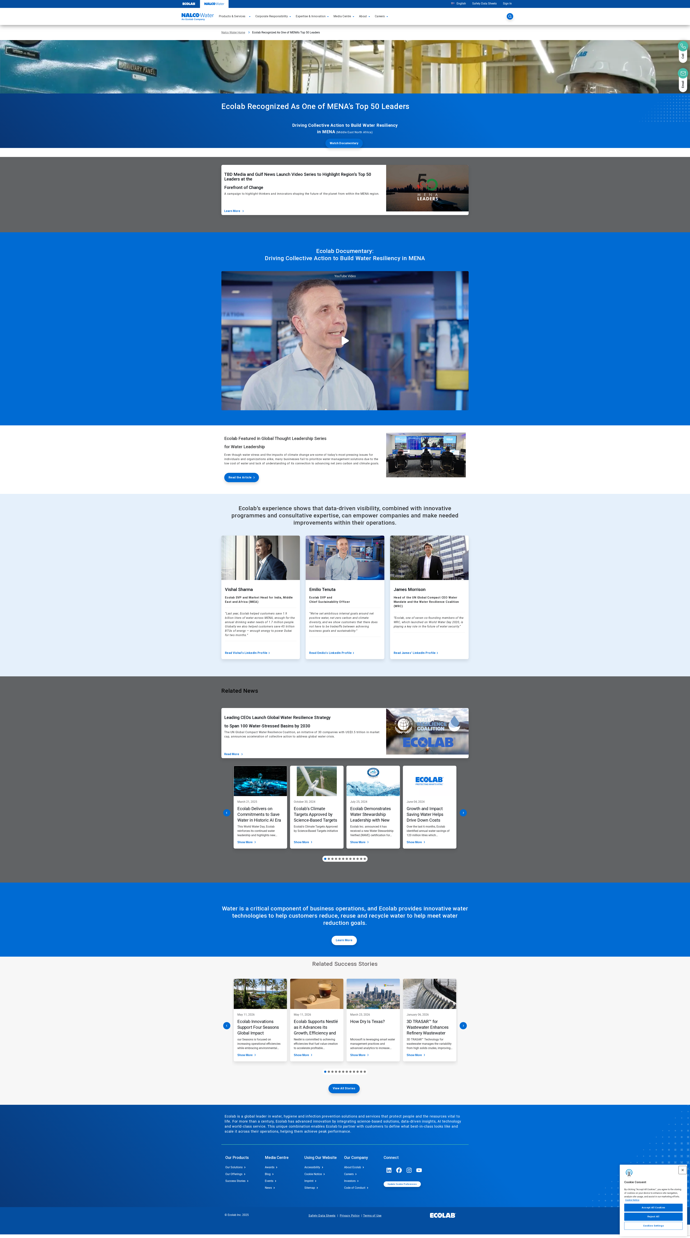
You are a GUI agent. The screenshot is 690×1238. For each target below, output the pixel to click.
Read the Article (240, 477)
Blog (268, 1174)
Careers (349, 1174)
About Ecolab (352, 1167)
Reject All (653, 1216)
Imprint (308, 1181)
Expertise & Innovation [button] (311, 16)
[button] (250, 16)
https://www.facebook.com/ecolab (399, 1170)
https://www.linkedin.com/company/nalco (389, 1170)
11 (361, 859)
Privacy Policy (350, 1215)
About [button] (363, 16)
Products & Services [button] (232, 16)
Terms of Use (372, 1215)
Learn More (232, 211)
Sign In (507, 3)
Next (463, 812)
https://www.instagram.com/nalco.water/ (409, 1170)
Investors (350, 1181)
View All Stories (344, 1088)
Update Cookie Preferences (402, 1184)
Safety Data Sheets (484, 3)
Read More (231, 754)
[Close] (683, 1170)
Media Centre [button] (342, 16)
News (268, 1187)
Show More (245, 842)
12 (365, 859)
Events (269, 1181)
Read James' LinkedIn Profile (415, 653)
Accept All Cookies (653, 1207)
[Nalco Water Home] (197, 17)
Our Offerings (233, 1174)
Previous (226, 812)
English (461, 3)
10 (357, 859)
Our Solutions (234, 1167)
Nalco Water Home (233, 32)
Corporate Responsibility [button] (271, 16)
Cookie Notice (632, 1200)
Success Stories (235, 1181)
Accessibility (312, 1167)
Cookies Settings (653, 1225)
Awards (269, 1167)
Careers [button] (380, 16)
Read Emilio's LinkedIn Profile (330, 653)
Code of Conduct (354, 1187)
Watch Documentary (344, 143)
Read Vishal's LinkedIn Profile (246, 653)
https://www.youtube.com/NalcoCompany (419, 1170)
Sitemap (309, 1187)
